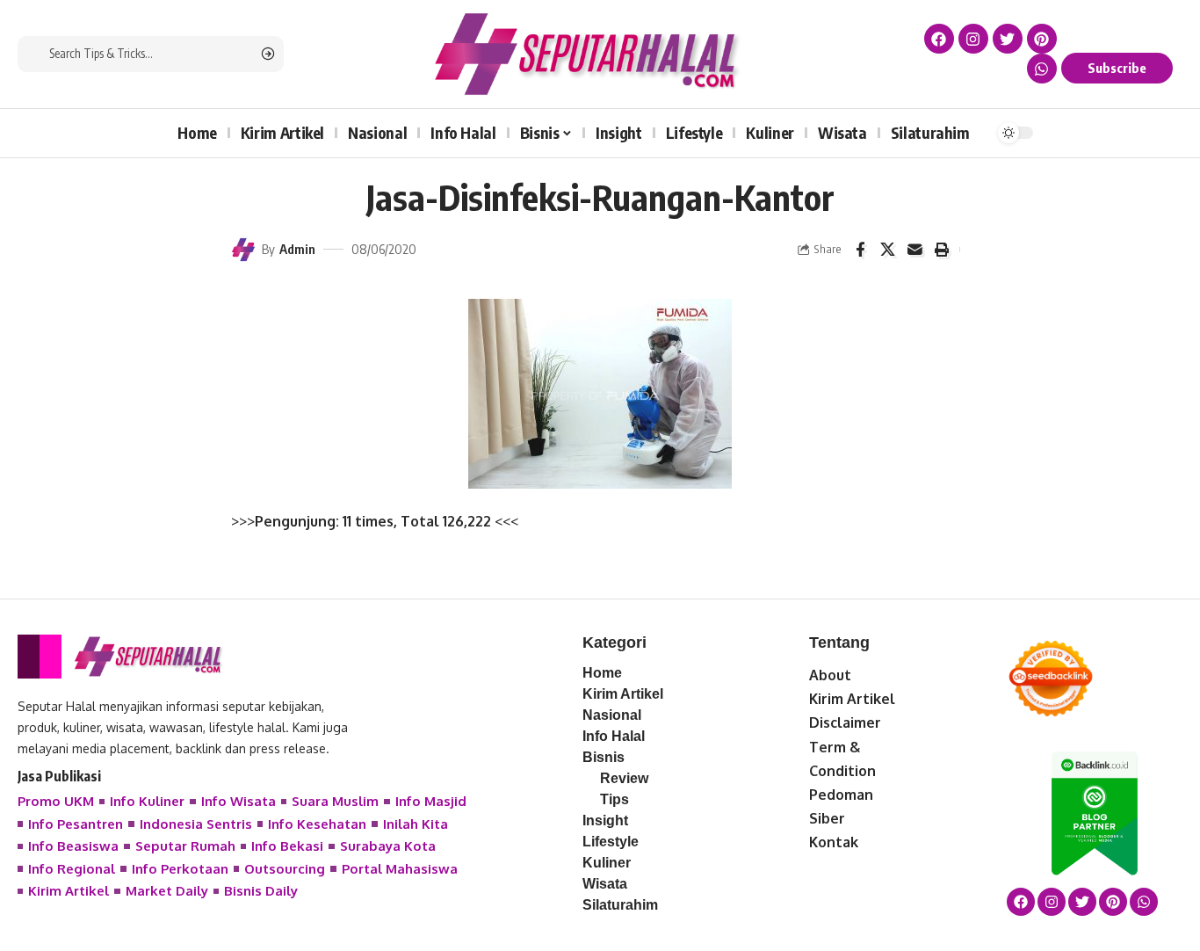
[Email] (914, 250)
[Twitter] (1008, 39)
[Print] (941, 250)
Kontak (833, 842)
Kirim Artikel (852, 699)
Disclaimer (845, 722)
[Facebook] (939, 39)
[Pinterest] (1042, 39)
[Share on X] (887, 250)
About (830, 675)
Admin (297, 249)
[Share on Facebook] (860, 250)
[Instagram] (973, 39)
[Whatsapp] (1042, 68)
